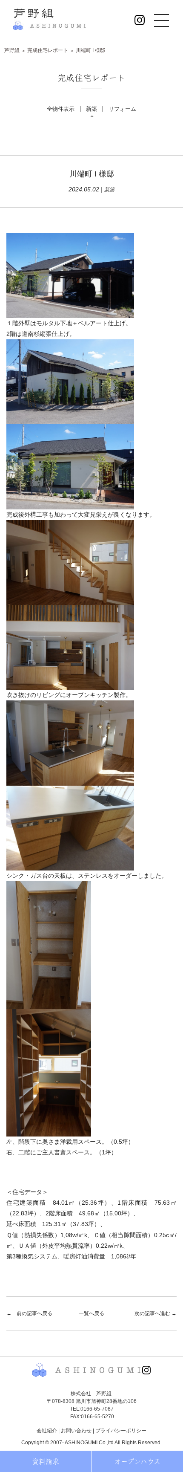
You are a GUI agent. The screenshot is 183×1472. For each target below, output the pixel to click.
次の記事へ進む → (155, 1313)
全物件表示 (60, 109)
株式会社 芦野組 (49, 19)
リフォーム (122, 109)
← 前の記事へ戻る (29, 1313)
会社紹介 (47, 1431)
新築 (91, 109)
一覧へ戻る (91, 1313)
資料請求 (45, 1461)
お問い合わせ (76, 1431)
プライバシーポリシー (120, 1431)
